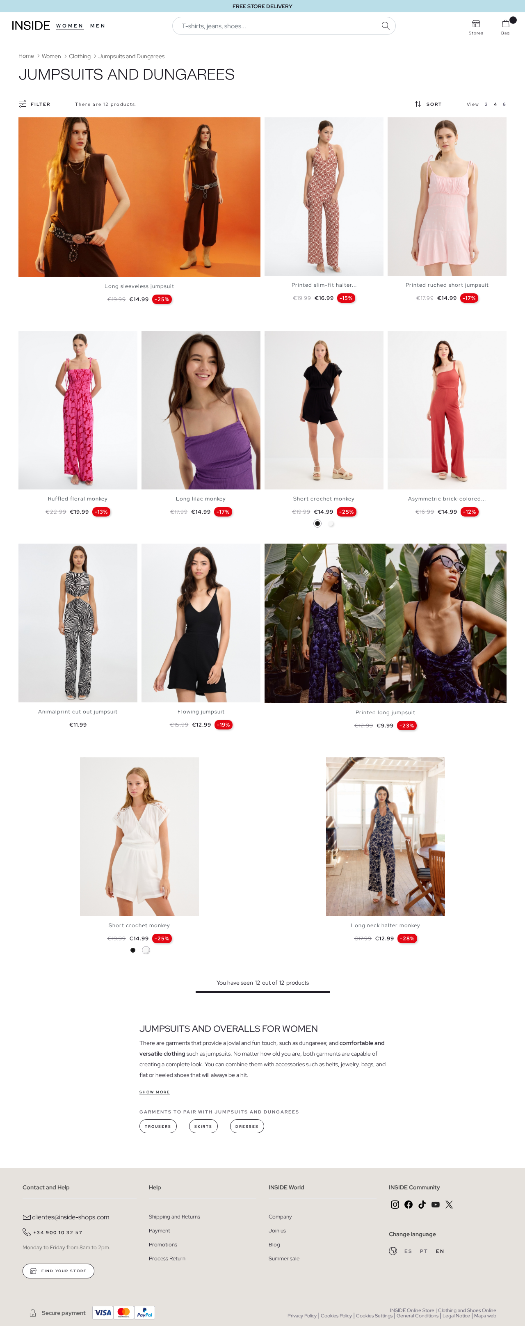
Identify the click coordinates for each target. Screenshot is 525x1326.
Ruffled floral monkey (78, 498)
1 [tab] (273, 124)
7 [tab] (297, 124)
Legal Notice (456, 1315)
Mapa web (485, 1315)
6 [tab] (293, 124)
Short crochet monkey (324, 498)
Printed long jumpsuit (385, 712)
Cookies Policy (336, 1315)
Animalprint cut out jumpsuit (78, 711)
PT (425, 1251)
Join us (277, 1230)
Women (70, 26)
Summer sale (284, 1258)
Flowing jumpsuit (201, 711)
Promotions (163, 1244)
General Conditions (417, 1315)
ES (409, 1251)
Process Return (167, 1258)
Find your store (63, 1271)
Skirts (203, 1126)
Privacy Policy (302, 1315)
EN (440, 1251)
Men (98, 26)
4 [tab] (285, 124)
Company (280, 1216)
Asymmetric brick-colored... (447, 498)
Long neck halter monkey (385, 925)
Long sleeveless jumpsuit (139, 286)
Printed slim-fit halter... (324, 284)
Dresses (247, 1126)
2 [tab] (277, 124)
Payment (159, 1230)
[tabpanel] (139, 197)
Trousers (158, 1126)
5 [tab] (289, 124)
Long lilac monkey (201, 498)
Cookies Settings (374, 1315)
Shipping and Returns (174, 1216)
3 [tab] (281, 124)
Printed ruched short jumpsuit (447, 284)
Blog (274, 1244)
